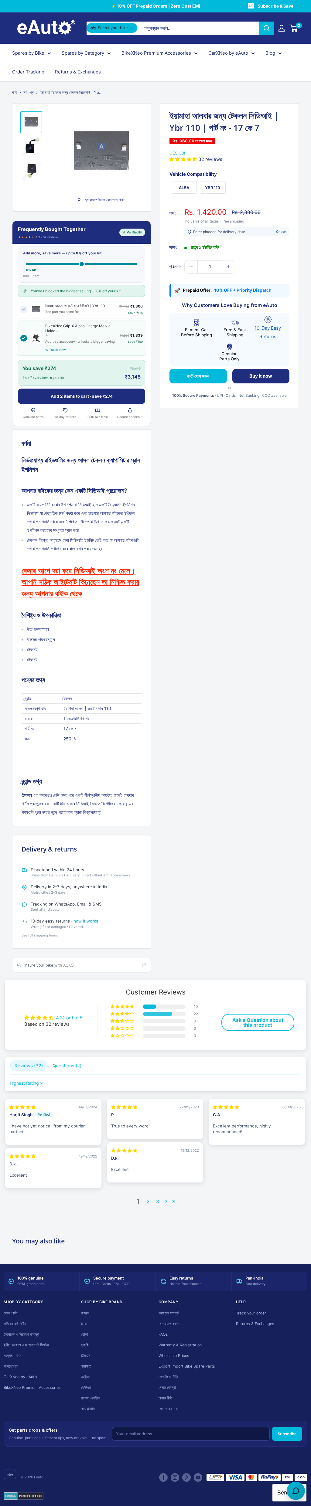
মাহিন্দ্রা (85, 1377)
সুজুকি (84, 1345)
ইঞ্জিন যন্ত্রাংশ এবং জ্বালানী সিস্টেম (26, 1345)
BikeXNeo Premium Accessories (156, 53)
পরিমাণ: (175, 267)
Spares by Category (83, 53)
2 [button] (148, 1201)
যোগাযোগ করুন (169, 1323)
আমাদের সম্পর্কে (169, 1313)
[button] (183, 159)
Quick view (58, 350)
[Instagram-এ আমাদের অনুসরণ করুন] (175, 1477)
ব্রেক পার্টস (11, 1313)
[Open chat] (296, 1491)
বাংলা (10, 1475)
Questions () (67, 1066)
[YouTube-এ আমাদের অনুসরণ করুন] (198, 1477)
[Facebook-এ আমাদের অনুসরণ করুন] (163, 1477)
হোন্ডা (84, 1334)
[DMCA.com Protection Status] (23, 1496)
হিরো (84, 1323)
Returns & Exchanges (78, 72)
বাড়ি (14, 92)
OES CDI (177, 153)
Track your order (251, 1313)
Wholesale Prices (174, 1355)
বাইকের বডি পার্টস (15, 1323)
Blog (270, 53)
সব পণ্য (28, 92)
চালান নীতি (165, 1398)
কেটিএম (86, 1387)
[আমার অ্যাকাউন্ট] (282, 28)
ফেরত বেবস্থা (167, 1387)
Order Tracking (28, 72)
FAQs (163, 1334)
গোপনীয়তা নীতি (168, 1377)
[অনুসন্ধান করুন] (266, 28)
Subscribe (287, 1433)
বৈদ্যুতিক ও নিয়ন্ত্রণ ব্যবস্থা (21, 1334)
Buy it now (260, 376)
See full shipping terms (40, 935)
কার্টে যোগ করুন (198, 376)
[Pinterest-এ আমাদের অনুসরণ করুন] (186, 1477)
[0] (294, 28)
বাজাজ (85, 1313)
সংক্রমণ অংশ (13, 1355)
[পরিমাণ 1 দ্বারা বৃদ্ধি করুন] (228, 266)
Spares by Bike (28, 53)
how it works (85, 921)
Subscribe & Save (275, 5)
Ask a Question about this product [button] (257, 1022)
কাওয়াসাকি (88, 1408)
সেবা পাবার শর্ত (168, 1408)
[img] (22, 1107)
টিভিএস (86, 1355)
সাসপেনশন (11, 1366)
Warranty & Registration (180, 1345)
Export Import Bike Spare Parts (187, 1366)
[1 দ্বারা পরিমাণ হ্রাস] (191, 266)
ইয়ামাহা (86, 1366)
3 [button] (157, 1201)
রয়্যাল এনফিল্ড (90, 1398)
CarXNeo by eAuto (228, 53)
